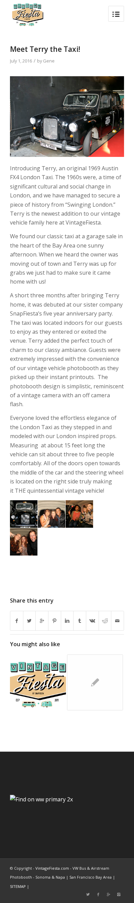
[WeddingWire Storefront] (41, 799)
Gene (49, 61)
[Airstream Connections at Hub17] (95, 682)
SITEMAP (18, 886)
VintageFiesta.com (52, 868)
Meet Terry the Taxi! (45, 49)
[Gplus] (108, 894)
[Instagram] (119, 894)
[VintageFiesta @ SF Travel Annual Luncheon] (38, 682)
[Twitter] (88, 894)
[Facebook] (98, 894)
